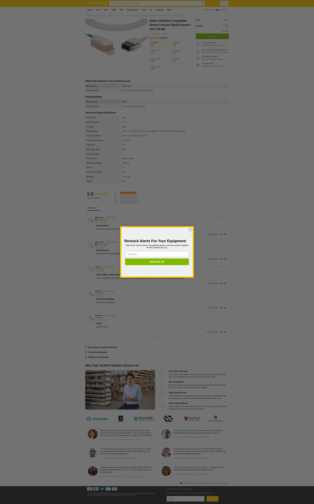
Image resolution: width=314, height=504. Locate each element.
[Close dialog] (190, 229)
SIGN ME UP (157, 261)
